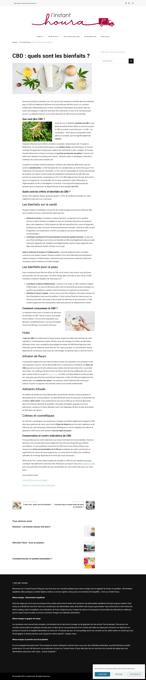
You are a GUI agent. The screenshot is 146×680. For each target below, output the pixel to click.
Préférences (135, 674)
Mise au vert (53, 36)
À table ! (40, 36)
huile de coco (52, 374)
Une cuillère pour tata (72, 36)
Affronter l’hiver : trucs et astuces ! (28, 543)
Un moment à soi (90, 36)
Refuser (118, 674)
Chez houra (105, 36)
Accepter (102, 674)
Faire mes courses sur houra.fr (25, 3)
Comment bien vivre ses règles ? (35, 480)
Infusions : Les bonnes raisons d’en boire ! (38, 485)
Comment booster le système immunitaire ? (32, 558)
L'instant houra (30, 676)
